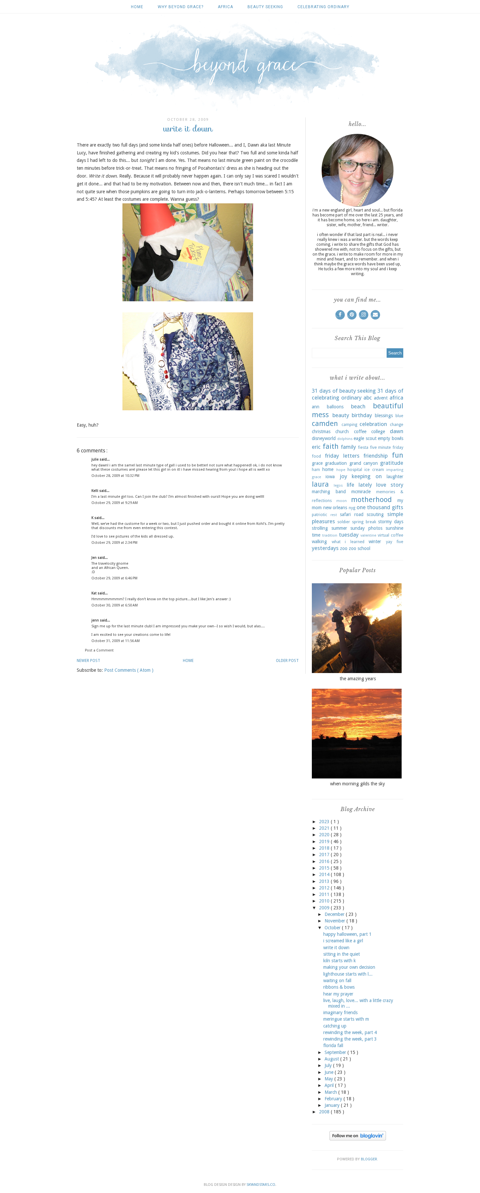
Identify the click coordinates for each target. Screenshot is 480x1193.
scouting (375, 514)
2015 (325, 868)
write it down (336, 947)
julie (95, 459)
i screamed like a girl (343, 940)
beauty (340, 415)
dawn (396, 431)
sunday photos (366, 528)
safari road (351, 514)
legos (338, 485)
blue (399, 415)
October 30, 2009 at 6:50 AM (114, 605)
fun (397, 455)
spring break (364, 521)
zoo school (359, 548)
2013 (325, 881)
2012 (325, 887)
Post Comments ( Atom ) (128, 670)
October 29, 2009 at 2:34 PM (114, 543)
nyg (352, 507)
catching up (334, 1025)
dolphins (345, 439)
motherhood (371, 499)
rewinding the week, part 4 (350, 1032)
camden (325, 423)
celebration (373, 424)
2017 (325, 854)
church (342, 431)
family (348, 447)
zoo (343, 548)
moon (341, 501)
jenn (95, 620)
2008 (325, 1111)
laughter (395, 476)
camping (349, 424)
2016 (325, 861)
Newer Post (88, 660)
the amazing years (358, 678)
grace (317, 463)
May (329, 1078)
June (330, 1072)
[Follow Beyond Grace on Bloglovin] (357, 1138)
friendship (375, 455)
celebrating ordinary (323, 7)
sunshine (394, 528)
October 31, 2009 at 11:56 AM (115, 641)
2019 (325, 841)
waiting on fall (337, 980)
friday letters (342, 455)
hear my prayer (338, 994)
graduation (336, 463)
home (327, 469)
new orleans (335, 507)
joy (343, 476)
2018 (325, 848)
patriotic (319, 514)
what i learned (348, 541)
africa (225, 7)
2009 (325, 907)
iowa (330, 476)
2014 (325, 874)
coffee (360, 431)
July (329, 1065)
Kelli (95, 491)
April (330, 1085)
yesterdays (325, 548)
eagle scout (365, 438)
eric (316, 447)
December (335, 914)
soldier (343, 521)
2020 (325, 834)
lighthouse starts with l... (348, 974)
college (378, 431)
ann (315, 406)
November (335, 920)
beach (358, 406)
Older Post (287, 660)
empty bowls (390, 438)
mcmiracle (361, 491)
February (334, 1098)
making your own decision (349, 967)
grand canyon (363, 463)
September (336, 1052)
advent (381, 397)
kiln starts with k (339, 960)
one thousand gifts (380, 507)
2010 (325, 900)
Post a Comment (99, 650)
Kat (94, 593)
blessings (384, 415)
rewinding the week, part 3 (350, 1039)
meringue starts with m (346, 1019)
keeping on (367, 476)
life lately (359, 484)
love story (389, 484)
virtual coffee (390, 535)
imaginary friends (340, 1012)
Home (137, 7)
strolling (320, 528)
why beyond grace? (180, 7)
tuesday (349, 534)
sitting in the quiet (341, 954)
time (316, 535)
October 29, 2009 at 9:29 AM (114, 503)
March (331, 1092)
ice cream (374, 469)
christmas (321, 431)
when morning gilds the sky (357, 783)
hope (340, 470)
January (333, 1105)
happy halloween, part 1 (347, 934)
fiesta (363, 447)
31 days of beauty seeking (344, 390)
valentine (368, 535)
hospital (354, 469)
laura (320, 484)
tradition (329, 535)
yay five (395, 541)
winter (375, 541)
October (333, 927)
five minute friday (386, 447)
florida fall (333, 1045)
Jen (94, 558)
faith (331, 446)
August (332, 1058)
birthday (362, 415)
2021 (325, 828)
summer (339, 528)
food (316, 456)
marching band (329, 491)
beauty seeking (265, 7)
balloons (335, 406)
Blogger (369, 1159)
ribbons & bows (339, 987)
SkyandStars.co (261, 1185)
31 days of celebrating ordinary (357, 394)
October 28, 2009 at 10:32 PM (115, 476)
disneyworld (324, 438)
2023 (325, 821)
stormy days (390, 521)
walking (319, 541)
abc (367, 397)
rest (333, 515)
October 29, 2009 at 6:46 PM (114, 578)
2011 (325, 894)
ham (316, 469)
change (396, 424)
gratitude (391, 463)
